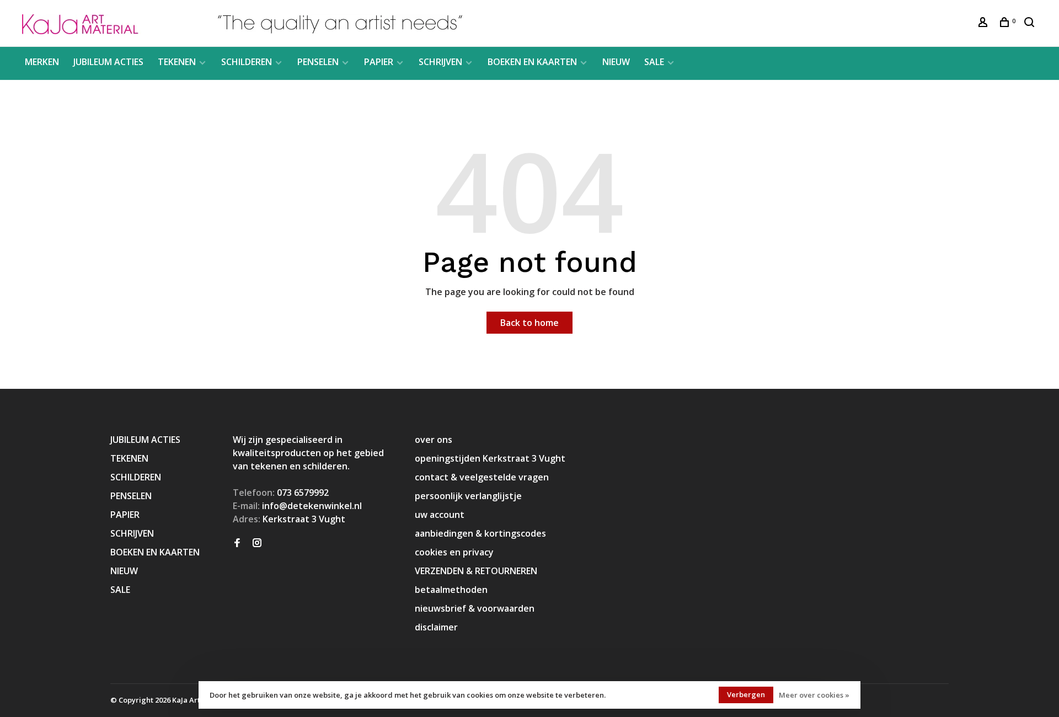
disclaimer (436, 627)
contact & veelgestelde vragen (482, 477)
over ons (433, 440)
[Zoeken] (1030, 23)
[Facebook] (237, 543)
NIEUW (616, 62)
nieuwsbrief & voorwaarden (474, 608)
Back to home (529, 323)
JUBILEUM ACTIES (108, 62)
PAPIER (378, 62)
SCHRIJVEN (440, 62)
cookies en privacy (454, 552)
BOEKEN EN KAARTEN (532, 62)
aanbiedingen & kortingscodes (480, 533)
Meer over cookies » (814, 695)
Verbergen (746, 694)
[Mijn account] (984, 23)
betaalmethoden (451, 590)
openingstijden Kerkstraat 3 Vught (490, 458)
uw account (439, 515)
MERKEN (42, 62)
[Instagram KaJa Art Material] (257, 543)
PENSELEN (318, 62)
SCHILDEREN (246, 62)
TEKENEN (177, 62)
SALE (654, 62)
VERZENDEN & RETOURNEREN (476, 571)
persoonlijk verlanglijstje (468, 496)
